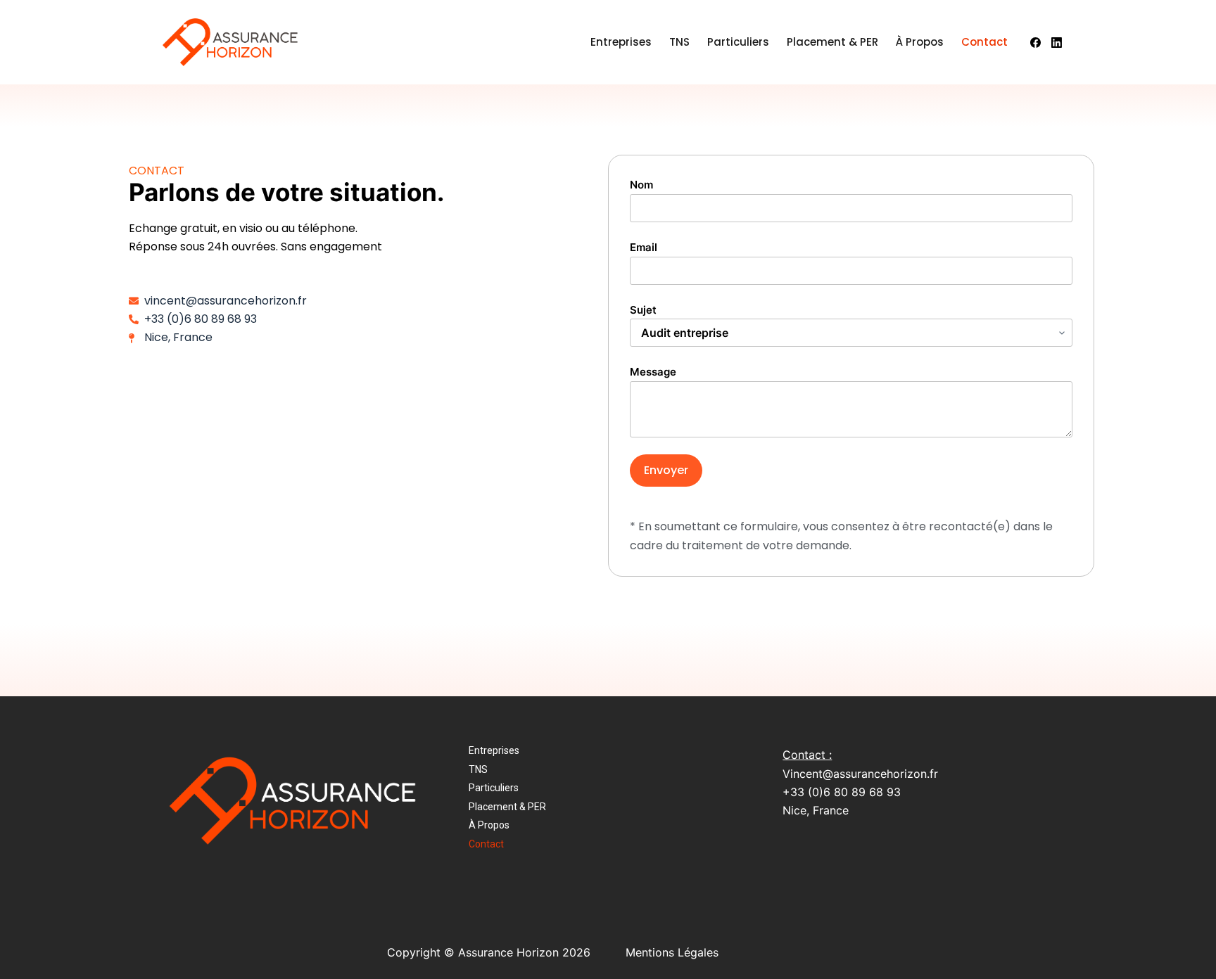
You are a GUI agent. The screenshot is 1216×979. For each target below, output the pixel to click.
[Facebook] (1035, 42)
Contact (984, 41)
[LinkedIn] (1056, 42)
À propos (920, 41)
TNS (679, 41)
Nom (641, 184)
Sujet (643, 309)
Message (653, 371)
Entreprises (621, 41)
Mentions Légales (672, 952)
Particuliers (738, 41)
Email (643, 247)
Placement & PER (832, 41)
